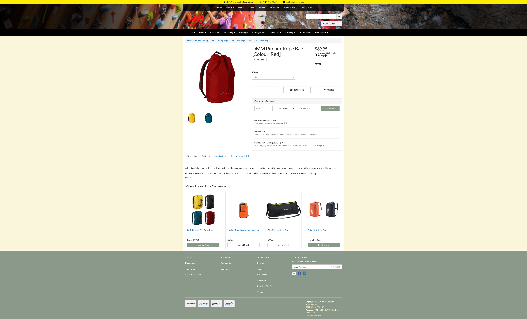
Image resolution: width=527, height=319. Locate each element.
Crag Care (225, 269)
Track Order (190, 269)
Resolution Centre (193, 274)
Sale (192, 32)
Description (192, 156)
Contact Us (230, 8)
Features (206, 156)
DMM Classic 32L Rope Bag (200, 230)
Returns (260, 263)
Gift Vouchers (274, 8)
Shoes (202, 32)
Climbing (214, 32)
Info (328, 55)
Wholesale (261, 280)
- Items (331, 24)
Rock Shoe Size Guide (266, 286)
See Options (203, 245)
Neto (325, 315)
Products (219, 8)
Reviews (235, 156)
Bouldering (228, 32)
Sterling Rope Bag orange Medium (243, 230)
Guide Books (274, 32)
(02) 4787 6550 (269, 2)
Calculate (331, 108)
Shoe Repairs (321, 32)
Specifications (221, 156)
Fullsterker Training (290, 8)
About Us (241, 8)
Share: (255, 60)
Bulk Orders (262, 274)
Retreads (261, 8)
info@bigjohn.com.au (294, 2)
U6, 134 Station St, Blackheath (239, 2)
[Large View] (191, 118)
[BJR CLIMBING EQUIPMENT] (197, 18)
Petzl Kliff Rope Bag (317, 230)
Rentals (251, 8)
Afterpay (260, 292)
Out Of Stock (243, 245)
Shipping (260, 269)
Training (242, 32)
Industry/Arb (257, 32)
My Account (190, 263)
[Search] (339, 16)
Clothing (289, 32)
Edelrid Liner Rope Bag (277, 230)
